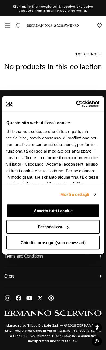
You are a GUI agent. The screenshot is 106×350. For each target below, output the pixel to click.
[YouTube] (29, 298)
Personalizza (50, 226)
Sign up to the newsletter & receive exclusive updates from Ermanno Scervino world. (53, 8)
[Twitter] (40, 298)
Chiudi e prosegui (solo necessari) (53, 242)
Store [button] (9, 276)
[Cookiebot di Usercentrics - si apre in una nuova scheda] (76, 103)
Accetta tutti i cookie (53, 210)
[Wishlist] (99, 25)
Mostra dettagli (74, 194)
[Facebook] (18, 298)
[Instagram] (7, 298)
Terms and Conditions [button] (23, 256)
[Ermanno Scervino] (53, 313)
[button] (7, 25)
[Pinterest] (51, 298)
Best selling (85, 54)
